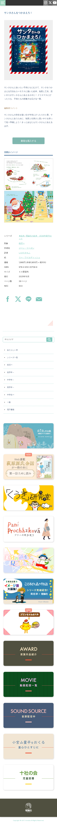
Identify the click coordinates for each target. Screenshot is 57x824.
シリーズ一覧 (12, 357)
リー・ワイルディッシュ (29, 257)
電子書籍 (10, 410)
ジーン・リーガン (26, 248)
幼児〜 (22, 243)
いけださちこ (24, 253)
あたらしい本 (12, 350)
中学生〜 (10, 395)
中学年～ (10, 380)
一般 (9, 402)
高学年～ (10, 387)
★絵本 (22, 236)
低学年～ (10, 372)
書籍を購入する (28, 140)
